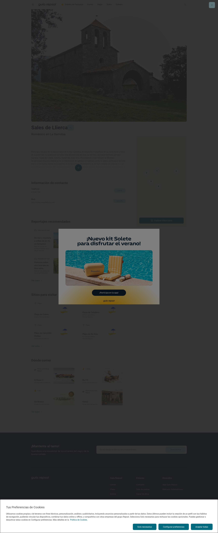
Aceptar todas (201, 527)
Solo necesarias (144, 527)
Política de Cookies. (79, 520)
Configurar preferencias (173, 527)
